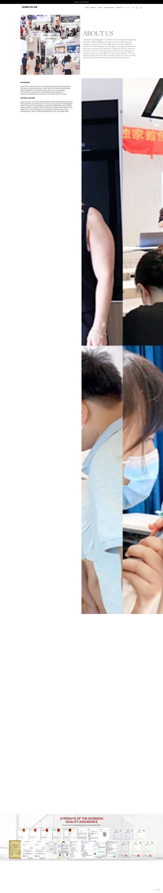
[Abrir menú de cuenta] (137, 8)
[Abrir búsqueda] (133, 8)
